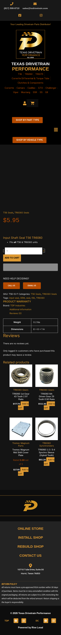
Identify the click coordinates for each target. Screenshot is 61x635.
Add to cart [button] (23, 405)
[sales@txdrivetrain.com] (35, 3)
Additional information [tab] (20, 309)
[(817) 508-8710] (11, 3)
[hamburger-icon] (55, 130)
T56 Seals (8, 212)
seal (28, 298)
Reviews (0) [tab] (16, 313)
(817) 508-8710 (11, 8)
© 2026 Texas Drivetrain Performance (30, 613)
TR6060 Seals (22, 212)
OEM (22, 298)
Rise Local (37, 627)
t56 (33, 298)
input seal (14, 298)
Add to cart (12, 257)
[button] (11, 285)
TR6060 (40, 298)
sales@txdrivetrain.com (35, 8)
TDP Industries (17, 305)
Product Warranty (17, 301)
